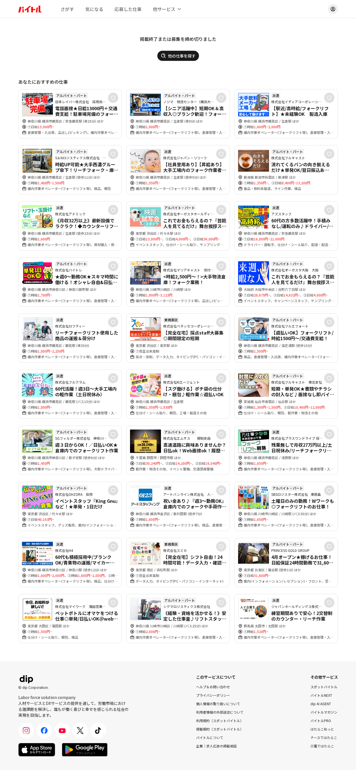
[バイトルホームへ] (29, 9)
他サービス (164, 9)
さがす (67, 9)
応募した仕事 (128, 9)
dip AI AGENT (320, 703)
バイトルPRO (320, 720)
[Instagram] (26, 730)
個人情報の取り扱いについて (218, 703)
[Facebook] (44, 730)
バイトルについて (209, 737)
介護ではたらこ (322, 746)
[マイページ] (333, 9)
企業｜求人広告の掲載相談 (216, 746)
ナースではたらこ (323, 737)
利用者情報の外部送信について (219, 712)
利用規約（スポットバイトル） (219, 720)
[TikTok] (98, 730)
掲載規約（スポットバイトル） (219, 729)
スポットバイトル (323, 686)
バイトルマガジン (323, 712)
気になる (94, 9)
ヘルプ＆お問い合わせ (213, 686)
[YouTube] (62, 730)
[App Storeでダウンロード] (36, 749)
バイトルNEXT (321, 695)
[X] (80, 730)
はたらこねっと (322, 729)
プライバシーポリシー (213, 695)
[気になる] (113, 98)
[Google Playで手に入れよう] (85, 749)
